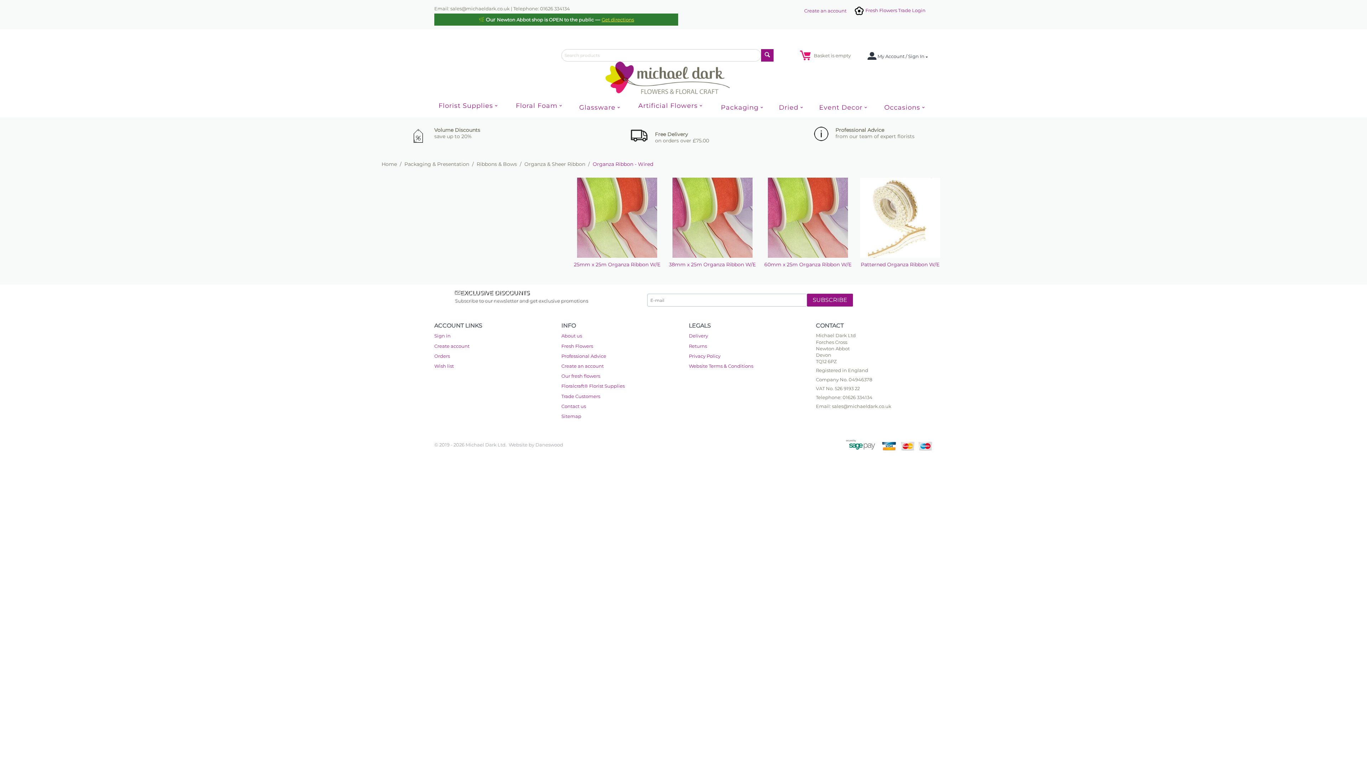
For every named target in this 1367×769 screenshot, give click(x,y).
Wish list (444, 366)
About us (571, 336)
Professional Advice (583, 356)
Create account (452, 346)
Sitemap (571, 416)
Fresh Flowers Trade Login (895, 10)
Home (389, 164)
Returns (698, 346)
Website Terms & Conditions (721, 366)
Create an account (825, 11)
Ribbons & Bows (497, 164)
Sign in (442, 336)
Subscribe (830, 300)
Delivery (698, 336)
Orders (442, 356)
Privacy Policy (705, 356)
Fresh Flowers (577, 346)
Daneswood (549, 445)
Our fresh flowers (580, 376)
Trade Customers (580, 396)
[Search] (767, 55)
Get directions (618, 19)
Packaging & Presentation (436, 164)
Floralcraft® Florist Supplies (593, 386)
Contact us (573, 406)
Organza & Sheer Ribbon (554, 164)
